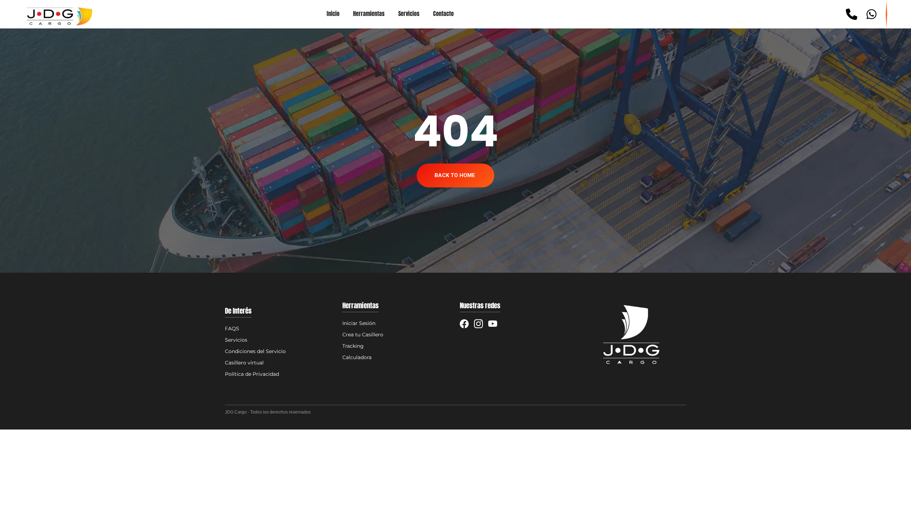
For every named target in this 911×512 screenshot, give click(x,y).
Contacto (443, 14)
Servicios (409, 14)
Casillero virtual (244, 362)
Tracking (353, 346)
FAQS (232, 328)
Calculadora (357, 357)
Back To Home (455, 175)
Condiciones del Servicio (255, 351)
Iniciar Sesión (358, 323)
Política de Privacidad (252, 374)
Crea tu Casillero (362, 334)
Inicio (333, 14)
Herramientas (369, 14)
